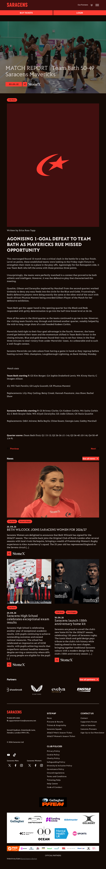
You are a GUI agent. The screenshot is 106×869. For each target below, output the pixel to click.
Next (93, 448)
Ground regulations (56, 773)
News (49, 718)
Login (79, 12)
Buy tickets (26, 12)
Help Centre (52, 784)
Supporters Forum (89, 722)
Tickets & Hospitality (56, 725)
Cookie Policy (53, 755)
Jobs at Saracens (88, 725)
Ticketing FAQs (54, 780)
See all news (89, 458)
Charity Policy (53, 758)
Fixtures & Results (55, 722)
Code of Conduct (54, 787)
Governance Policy (55, 769)
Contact (84, 718)
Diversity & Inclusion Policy (59, 766)
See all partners (87, 679)
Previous (14, 448)
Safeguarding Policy (56, 762)
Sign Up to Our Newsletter (92, 733)
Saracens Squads (54, 729)
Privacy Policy (53, 751)
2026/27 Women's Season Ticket (61, 736)
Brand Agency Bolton (29, 859)
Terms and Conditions (57, 777)
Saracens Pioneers (89, 729)
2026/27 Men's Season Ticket (59, 733)
